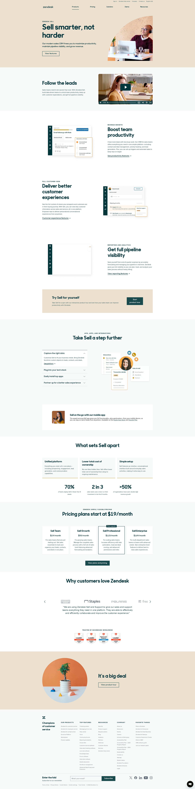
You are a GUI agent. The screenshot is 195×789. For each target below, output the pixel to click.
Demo (127, 7)
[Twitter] (130, 777)
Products (75, 7)
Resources (144, 7)
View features (51, 54)
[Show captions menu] (139, 102)
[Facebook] (135, 777)
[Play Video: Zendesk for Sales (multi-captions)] (125, 87)
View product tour (108, 685)
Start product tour (134, 301)
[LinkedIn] (140, 777)
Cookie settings (73, 785)
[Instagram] (151, 777)
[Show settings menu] (147, 102)
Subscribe (108, 778)
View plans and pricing (97, 563)
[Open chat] (190, 784)
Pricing (92, 7)
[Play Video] (100, 102)
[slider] (121, 102)
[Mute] (143, 102)
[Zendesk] (44, 721)
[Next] (44, 601)
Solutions (109, 7)
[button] (61, 353)
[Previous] (150, 601)
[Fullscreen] (150, 102)
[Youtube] (146, 777)
